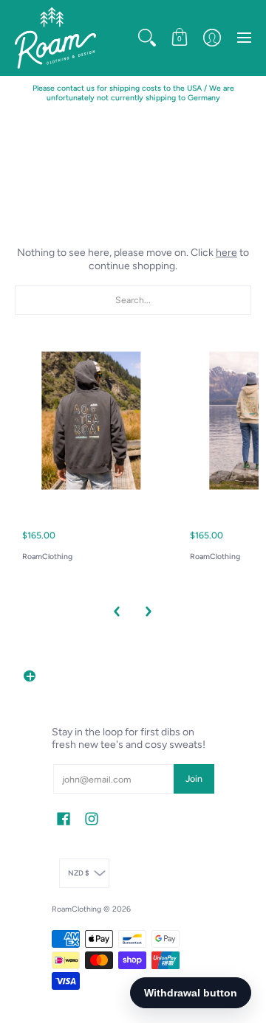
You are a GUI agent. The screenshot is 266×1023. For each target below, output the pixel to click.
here (226, 252)
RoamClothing (47, 556)
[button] (147, 38)
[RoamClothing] (55, 38)
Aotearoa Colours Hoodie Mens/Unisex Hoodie (81, 509)
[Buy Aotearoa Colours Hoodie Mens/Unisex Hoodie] (91, 421)
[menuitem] (147, 38)
